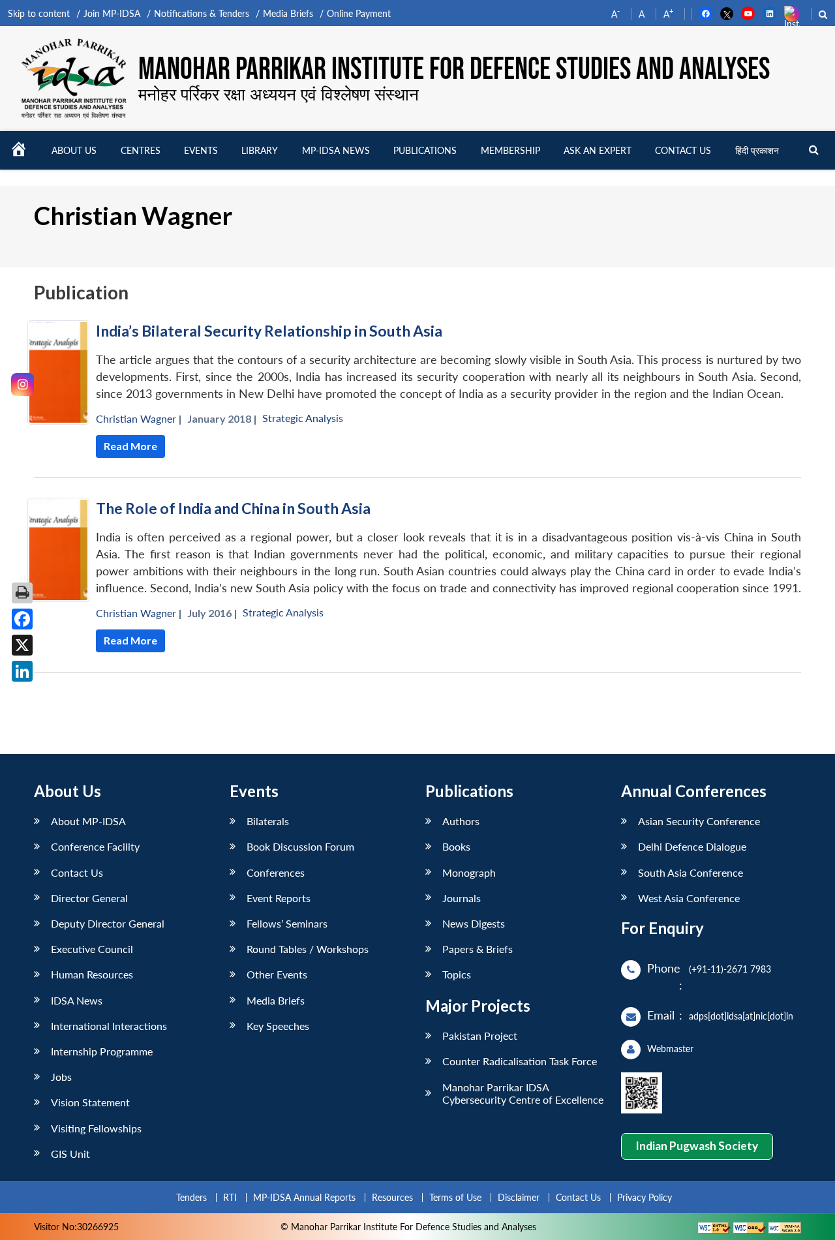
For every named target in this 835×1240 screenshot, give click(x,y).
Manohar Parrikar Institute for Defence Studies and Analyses (454, 69)
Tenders (191, 1197)
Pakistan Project (479, 1035)
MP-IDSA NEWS (336, 150)
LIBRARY (259, 150)
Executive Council (92, 949)
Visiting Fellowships (96, 1128)
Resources (392, 1197)
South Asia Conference (690, 872)
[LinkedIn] (22, 671)
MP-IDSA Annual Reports (304, 1197)
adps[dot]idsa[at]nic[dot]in (741, 1015)
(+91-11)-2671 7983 (730, 969)
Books (456, 846)
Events (201, 150)
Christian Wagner (136, 418)
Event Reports (279, 898)
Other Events (277, 974)
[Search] (813, 150)
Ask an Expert (597, 150)
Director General (89, 898)
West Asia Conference (689, 898)
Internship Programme (102, 1051)
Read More (130, 446)
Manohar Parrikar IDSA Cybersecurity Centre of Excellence (522, 1093)
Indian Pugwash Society (696, 1146)
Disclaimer (518, 1197)
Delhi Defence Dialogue (692, 846)
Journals (461, 898)
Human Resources (92, 974)
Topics (456, 974)
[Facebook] (22, 619)
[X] (22, 645)
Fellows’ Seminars (287, 923)
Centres (140, 150)
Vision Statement (90, 1102)
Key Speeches (278, 1026)
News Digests (473, 923)
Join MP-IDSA (112, 13)
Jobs (61, 1076)
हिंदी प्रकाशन (757, 150)
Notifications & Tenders (201, 13)
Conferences (276, 872)
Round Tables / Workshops (308, 949)
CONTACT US (683, 150)
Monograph (469, 872)
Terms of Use (455, 1197)
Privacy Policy (644, 1197)
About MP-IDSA (88, 821)
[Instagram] (22, 384)
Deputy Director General (107, 923)
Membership (510, 150)
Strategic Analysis (302, 418)
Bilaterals (268, 821)
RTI (230, 1197)
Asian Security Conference (699, 821)
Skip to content (39, 13)
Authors (460, 821)
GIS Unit (70, 1153)
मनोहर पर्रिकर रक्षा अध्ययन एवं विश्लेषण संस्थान (278, 93)
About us (74, 150)
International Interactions (109, 1026)
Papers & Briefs (477, 949)
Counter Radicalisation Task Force (519, 1061)
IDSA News (76, 1000)
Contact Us (77, 872)
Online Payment (359, 13)
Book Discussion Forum (300, 846)
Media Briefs (288, 13)
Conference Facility (95, 846)
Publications (425, 150)
